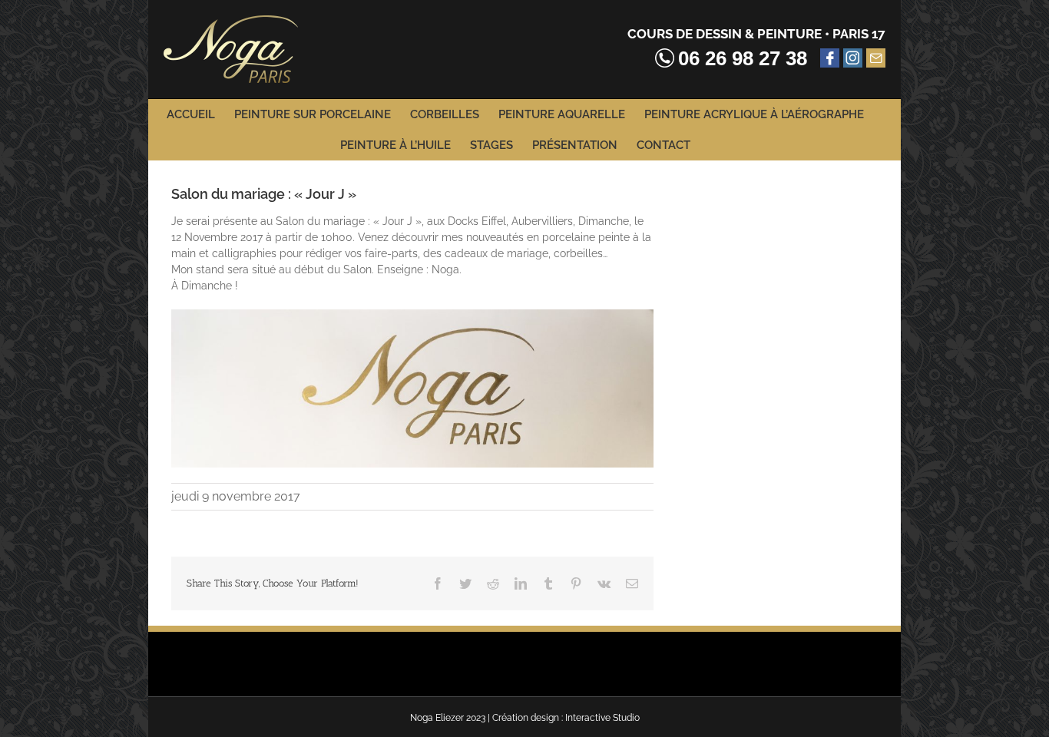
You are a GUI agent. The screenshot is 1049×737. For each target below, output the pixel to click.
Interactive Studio (602, 717)
